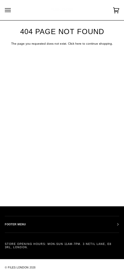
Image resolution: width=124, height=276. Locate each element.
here (78, 43)
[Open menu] (14, 10)
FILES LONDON (18, 267)
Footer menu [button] (15, 224)
